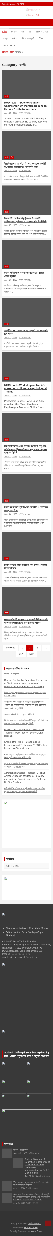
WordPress (36, 1231)
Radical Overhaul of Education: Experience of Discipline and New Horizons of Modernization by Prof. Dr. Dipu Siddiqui (25, 683)
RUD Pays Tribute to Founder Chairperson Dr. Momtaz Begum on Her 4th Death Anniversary (25, 106)
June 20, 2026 (10, 514)
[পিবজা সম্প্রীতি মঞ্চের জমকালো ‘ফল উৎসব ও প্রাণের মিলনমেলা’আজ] (26, 546)
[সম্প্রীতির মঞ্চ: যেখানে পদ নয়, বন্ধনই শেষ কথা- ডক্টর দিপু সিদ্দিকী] (26, 312)
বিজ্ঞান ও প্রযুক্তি (8, 45)
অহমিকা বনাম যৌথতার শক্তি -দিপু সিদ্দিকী (19, 714)
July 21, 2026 (31, 1176)
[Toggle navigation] (5, 22)
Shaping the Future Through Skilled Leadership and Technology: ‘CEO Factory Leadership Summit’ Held (25, 745)
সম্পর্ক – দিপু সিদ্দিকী (11, 674)
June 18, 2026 (10, 626)
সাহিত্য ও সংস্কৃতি (27, 38)
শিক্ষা (22, 32)
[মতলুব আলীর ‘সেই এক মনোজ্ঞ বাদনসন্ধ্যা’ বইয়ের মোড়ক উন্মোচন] (26, 254)
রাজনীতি (14, 32)
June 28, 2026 (10, 113)
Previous (10, 647)
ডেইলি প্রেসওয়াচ (34, 1223)
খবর (30, 32)
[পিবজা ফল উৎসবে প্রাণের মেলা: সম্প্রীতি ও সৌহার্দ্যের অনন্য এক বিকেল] (26, 489)
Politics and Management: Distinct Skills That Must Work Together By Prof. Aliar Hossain (24, 732)
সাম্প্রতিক (8, 1143)
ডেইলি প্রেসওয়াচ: (25, 113)
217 (21, 654)
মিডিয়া (41, 38)
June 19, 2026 (10, 572)
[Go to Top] (48, 1223)
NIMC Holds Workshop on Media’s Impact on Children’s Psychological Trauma (25, 388)
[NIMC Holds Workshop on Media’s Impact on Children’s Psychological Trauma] (26, 367)
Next (31, 654)
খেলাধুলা (5, 38)
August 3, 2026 (20, 1153)
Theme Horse (31, 1227)
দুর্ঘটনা (14, 38)
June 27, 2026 (10, 225)
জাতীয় (4, 31)
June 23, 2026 (10, 280)
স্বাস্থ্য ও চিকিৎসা (42, 32)
